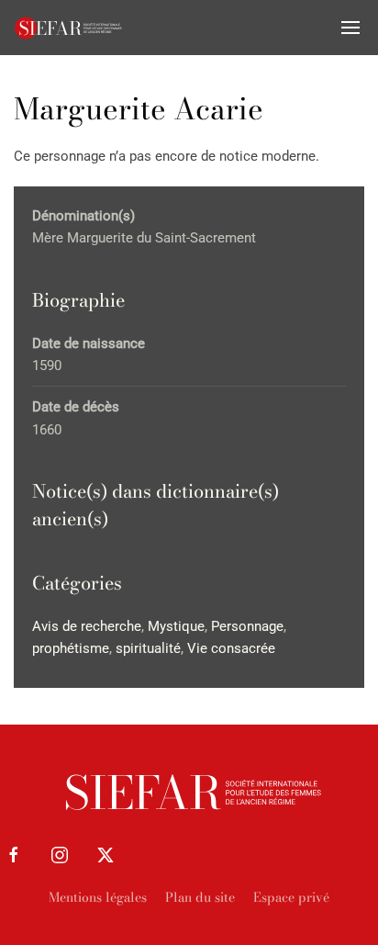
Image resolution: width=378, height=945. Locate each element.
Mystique (176, 626)
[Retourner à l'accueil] (69, 27)
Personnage (247, 626)
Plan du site (200, 897)
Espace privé (291, 897)
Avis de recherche (86, 626)
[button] (350, 27)
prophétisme (70, 648)
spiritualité (148, 648)
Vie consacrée (231, 648)
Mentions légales (98, 897)
